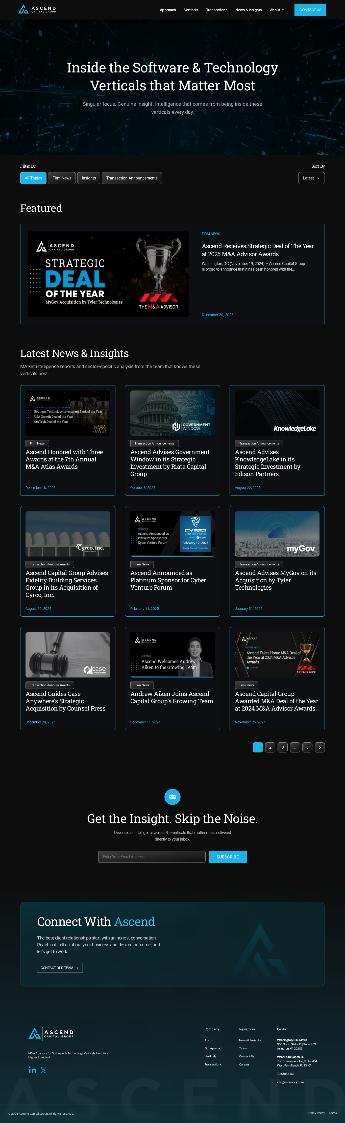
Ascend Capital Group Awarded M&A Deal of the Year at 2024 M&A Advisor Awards (276, 701)
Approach (168, 10)
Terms (333, 1113)
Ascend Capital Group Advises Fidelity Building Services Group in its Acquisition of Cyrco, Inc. (67, 584)
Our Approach (214, 1048)
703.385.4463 (285, 1074)
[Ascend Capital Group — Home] (37, 10)
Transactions (216, 10)
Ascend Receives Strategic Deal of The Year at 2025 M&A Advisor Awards (258, 250)
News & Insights (248, 10)
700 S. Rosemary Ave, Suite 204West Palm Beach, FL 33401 (297, 1061)
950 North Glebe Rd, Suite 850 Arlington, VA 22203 (296, 1044)
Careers (244, 1064)
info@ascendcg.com (290, 1082)
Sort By (318, 166)
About (275, 10)
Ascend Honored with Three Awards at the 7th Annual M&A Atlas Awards (64, 459)
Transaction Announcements (132, 178)
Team (242, 1048)
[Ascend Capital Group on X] (44, 1070)
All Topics (33, 178)
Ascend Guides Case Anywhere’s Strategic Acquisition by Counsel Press (65, 701)
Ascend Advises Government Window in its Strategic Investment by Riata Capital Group (170, 463)
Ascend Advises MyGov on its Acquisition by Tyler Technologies (275, 580)
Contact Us (310, 10)
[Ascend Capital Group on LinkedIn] (32, 1070)
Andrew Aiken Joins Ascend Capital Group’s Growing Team (171, 697)
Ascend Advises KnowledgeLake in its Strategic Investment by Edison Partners (268, 463)
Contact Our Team (57, 968)
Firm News (62, 178)
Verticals (191, 10)
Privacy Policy (316, 1113)
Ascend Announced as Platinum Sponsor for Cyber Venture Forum (168, 580)
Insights (89, 178)
